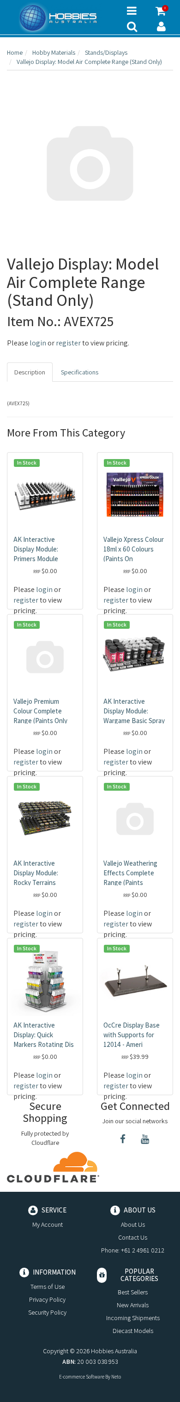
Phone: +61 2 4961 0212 (132, 1250)
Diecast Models (133, 1331)
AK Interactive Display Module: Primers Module (35, 549)
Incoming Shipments (133, 1318)
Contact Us (132, 1237)
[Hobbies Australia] (60, 18)
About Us (133, 1224)
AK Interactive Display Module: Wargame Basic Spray (134, 711)
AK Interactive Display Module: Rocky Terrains (35, 873)
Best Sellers (133, 1292)
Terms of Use (47, 1286)
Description (29, 372)
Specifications (79, 372)
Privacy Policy (47, 1299)
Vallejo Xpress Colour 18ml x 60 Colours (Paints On (133, 549)
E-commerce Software (81, 1376)
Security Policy (47, 1312)
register (68, 343)
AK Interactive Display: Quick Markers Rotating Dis (43, 1035)
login (38, 343)
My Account (47, 1224)
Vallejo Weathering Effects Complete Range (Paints (130, 873)
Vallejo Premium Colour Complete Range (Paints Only (40, 711)
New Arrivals (133, 1305)
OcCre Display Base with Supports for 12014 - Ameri (131, 1035)
